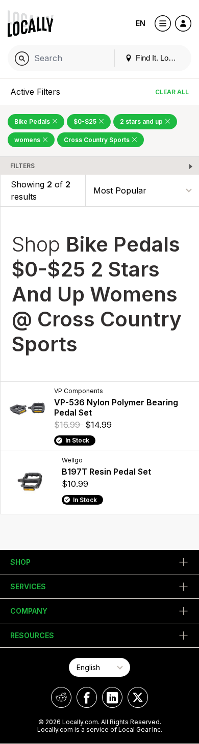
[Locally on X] (138, 697)
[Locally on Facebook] (87, 697)
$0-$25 (85, 121)
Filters (22, 166)
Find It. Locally (159, 57)
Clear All (172, 92)
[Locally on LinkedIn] (112, 697)
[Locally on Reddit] (61, 697)
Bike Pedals (33, 121)
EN (140, 23)
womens (28, 140)
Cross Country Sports (97, 140)
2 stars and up (142, 121)
